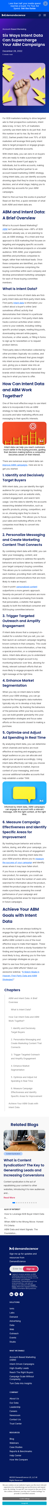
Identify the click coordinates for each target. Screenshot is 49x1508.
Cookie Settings (25, 1499)
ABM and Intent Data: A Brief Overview (23, 1000)
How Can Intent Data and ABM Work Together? (24, 1019)
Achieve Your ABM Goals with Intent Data (23, 1105)
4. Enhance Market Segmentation (20, 1068)
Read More (9, 1197)
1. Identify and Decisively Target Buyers (23, 1030)
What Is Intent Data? (21, 1009)
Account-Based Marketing (14, 29)
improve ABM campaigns (14, 465)
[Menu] (44, 15)
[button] (13, 1202)
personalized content (27, 586)
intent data (18, 303)
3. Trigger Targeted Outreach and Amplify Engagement (25, 1056)
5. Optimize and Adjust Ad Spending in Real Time (24, 1079)
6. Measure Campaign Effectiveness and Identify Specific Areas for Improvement (26, 1092)
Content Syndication (13, 1154)
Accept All (24, 1503)
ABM (4, 229)
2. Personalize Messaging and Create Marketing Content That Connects (26, 1043)
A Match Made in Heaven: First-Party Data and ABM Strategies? (20, 976)
